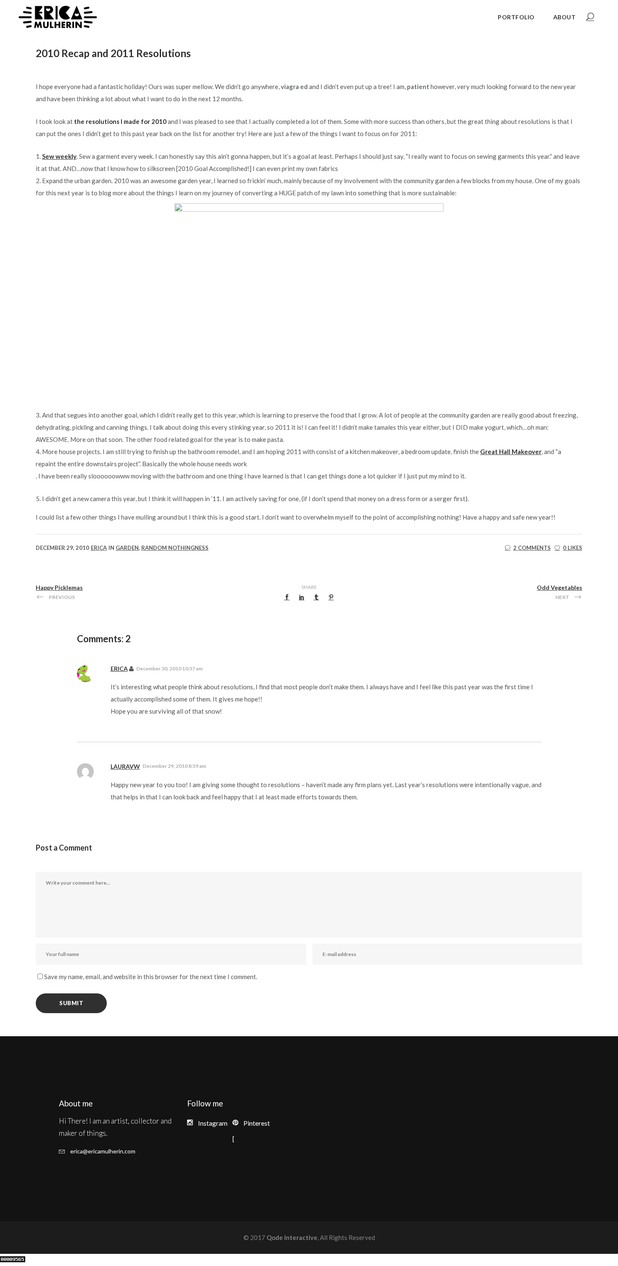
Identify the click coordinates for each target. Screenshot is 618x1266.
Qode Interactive (291, 1237)
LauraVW (125, 766)
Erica (99, 547)
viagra (290, 86)
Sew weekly (59, 156)
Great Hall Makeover (510, 451)
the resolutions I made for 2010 (120, 121)
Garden (127, 547)
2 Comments (532, 547)
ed (304, 86)
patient (418, 86)
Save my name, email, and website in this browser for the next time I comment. (150, 976)
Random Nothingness (175, 547)
